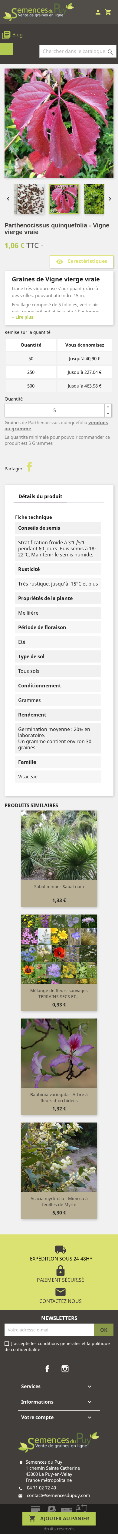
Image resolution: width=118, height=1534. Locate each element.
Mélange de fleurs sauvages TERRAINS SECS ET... (59, 993)
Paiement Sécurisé (60, 1274)
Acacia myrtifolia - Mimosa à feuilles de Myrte (59, 1201)
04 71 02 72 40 (41, 1488)
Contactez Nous (60, 1295)
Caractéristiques (81, 262)
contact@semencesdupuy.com (58, 1495)
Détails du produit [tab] (40, 496)
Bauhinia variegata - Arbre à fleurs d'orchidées (59, 1097)
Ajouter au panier (59, 1518)
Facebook (47, 1369)
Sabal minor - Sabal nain (59, 886)
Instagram (65, 1369)
